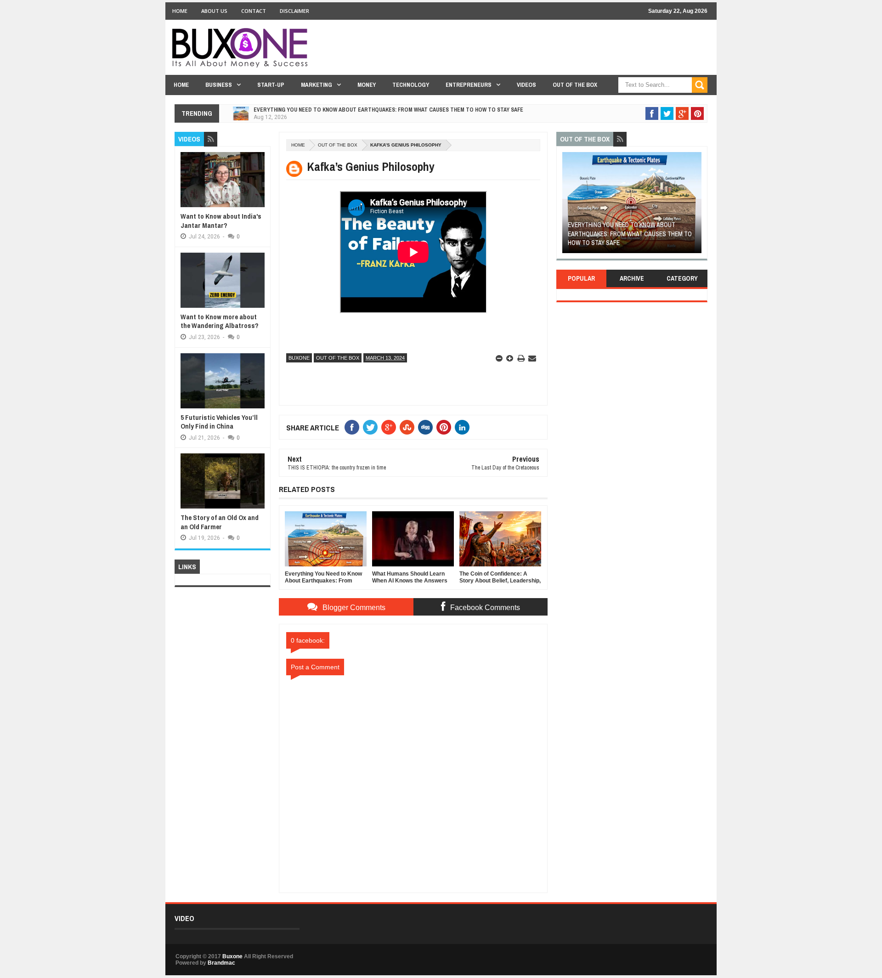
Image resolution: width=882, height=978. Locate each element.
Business (218, 85)
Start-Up (270, 85)
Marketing (316, 85)
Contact (253, 10)
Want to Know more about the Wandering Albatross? (220, 321)
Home (179, 10)
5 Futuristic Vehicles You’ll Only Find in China (219, 422)
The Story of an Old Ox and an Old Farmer (220, 522)
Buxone (299, 358)
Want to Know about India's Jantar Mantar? (221, 220)
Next (696, 206)
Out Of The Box (575, 85)
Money (366, 85)
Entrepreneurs (469, 85)
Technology (410, 85)
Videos (526, 85)
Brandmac (221, 963)
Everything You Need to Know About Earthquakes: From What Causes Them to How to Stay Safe (388, 109)
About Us (214, 10)
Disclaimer (294, 10)
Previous (568, 206)
